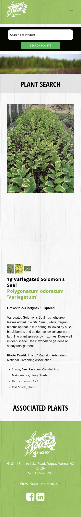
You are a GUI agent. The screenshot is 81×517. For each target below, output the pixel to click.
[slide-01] (10, 268)
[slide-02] (19, 268)
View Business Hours (39, 483)
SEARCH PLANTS (40, 45)
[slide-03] (27, 268)
